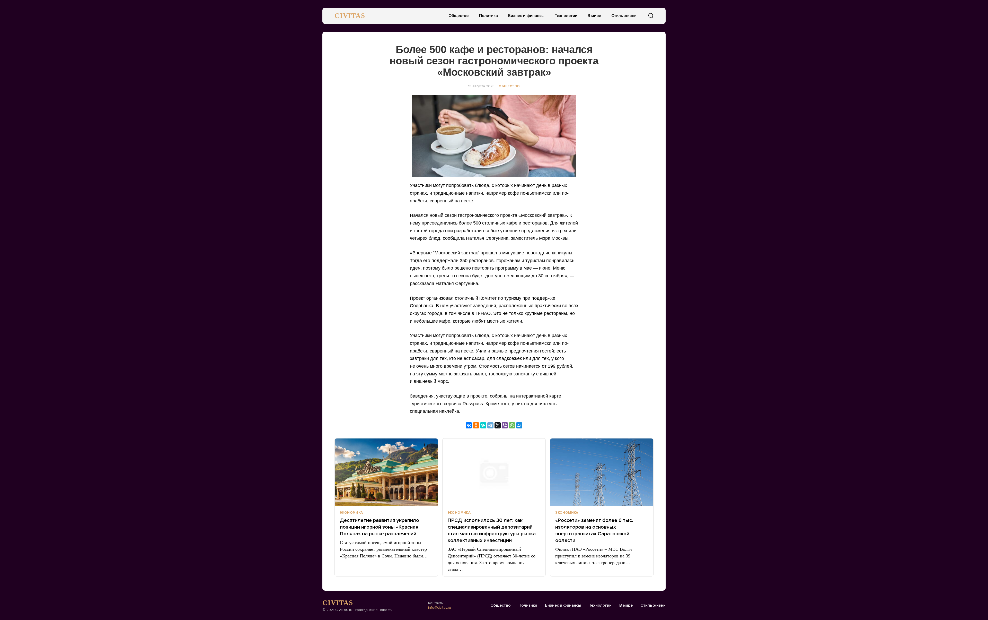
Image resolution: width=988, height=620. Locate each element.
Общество (458, 15)
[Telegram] (490, 425)
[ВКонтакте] (469, 425)
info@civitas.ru (439, 607)
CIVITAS (349, 16)
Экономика (351, 513)
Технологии (566, 15)
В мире (594, 15)
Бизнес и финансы (526, 15)
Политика (488, 15)
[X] (498, 425)
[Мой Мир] (519, 425)
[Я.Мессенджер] (483, 425)
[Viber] (505, 425)
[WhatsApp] (512, 425)
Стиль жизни (624, 15)
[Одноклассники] (476, 425)
